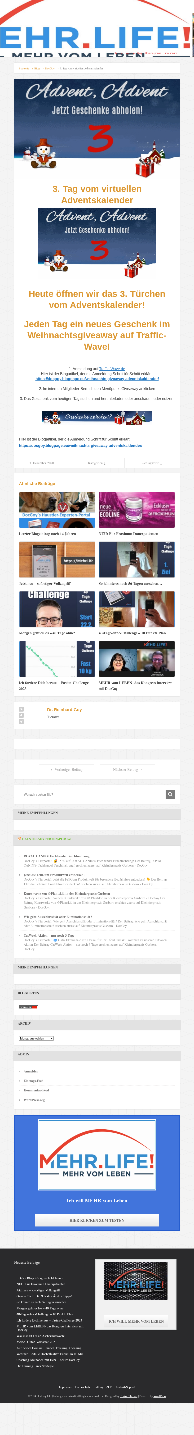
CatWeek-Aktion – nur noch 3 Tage (49, 935)
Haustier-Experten (124, 53)
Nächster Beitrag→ (127, 769)
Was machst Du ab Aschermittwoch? (41, 1336)
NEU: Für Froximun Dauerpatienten (41, 1284)
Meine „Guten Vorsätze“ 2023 (37, 1342)
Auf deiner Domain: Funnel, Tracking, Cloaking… (51, 1348)
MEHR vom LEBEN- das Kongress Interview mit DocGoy (50, 1328)
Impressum (65, 1387)
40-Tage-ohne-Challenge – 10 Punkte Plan (45, 1314)
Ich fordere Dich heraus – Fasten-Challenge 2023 (49, 1320)
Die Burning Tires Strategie (35, 1366)
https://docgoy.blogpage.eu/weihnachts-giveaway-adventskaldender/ (97, 379)
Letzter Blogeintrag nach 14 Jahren (40, 1278)
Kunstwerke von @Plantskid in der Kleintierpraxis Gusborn (67, 893)
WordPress (160, 1396)
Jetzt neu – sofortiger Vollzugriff (38, 1290)
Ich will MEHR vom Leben (136, 1321)
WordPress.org (34, 1099)
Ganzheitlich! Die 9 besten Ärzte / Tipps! (44, 1296)
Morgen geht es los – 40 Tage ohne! (41, 1308)
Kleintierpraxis (153, 53)
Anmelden (31, 1071)
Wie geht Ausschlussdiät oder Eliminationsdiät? (58, 916)
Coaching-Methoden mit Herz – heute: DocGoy (48, 1360)
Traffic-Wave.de (112, 369)
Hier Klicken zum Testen (97, 1220)
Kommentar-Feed (36, 1090)
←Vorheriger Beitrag (67, 769)
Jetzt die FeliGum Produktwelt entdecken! (54, 874)
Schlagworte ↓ (152, 463)
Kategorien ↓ (97, 463)
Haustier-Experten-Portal (47, 838)
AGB (109, 1387)
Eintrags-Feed (34, 1080)
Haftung (98, 1387)
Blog (139, 53)
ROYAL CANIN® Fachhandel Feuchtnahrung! (57, 856)
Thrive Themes (128, 1396)
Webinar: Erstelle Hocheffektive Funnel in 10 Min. (50, 1354)
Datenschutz (82, 1387)
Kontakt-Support (125, 1387)
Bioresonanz (170, 53)
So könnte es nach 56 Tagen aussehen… (43, 1302)
